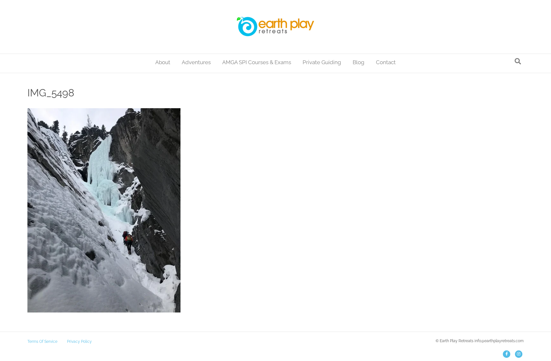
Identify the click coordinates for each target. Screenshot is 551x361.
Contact (386, 62)
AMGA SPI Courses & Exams (256, 62)
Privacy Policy (79, 341)
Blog (358, 62)
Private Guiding (322, 62)
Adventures (196, 62)
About (162, 62)
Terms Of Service (42, 341)
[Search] (518, 61)
